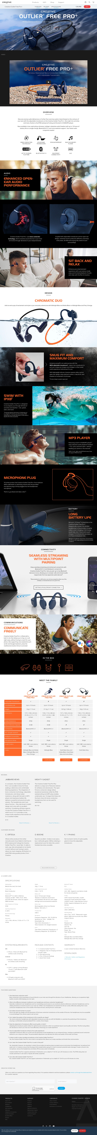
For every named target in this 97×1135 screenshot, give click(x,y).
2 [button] (29, 383)
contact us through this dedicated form (81, 1072)
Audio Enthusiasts (9, 1113)
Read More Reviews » (48, 867)
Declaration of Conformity (56, 1106)
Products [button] (35, 2)
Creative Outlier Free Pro (48, 697)
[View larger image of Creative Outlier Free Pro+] (40, 28)
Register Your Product (77, 1106)
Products (30, 1100)
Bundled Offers (8, 1115)
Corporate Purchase (76, 1108)
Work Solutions (8, 1108)
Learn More (48, 759)
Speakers (7, 1104)
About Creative (53, 1100)
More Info (74, 1130)
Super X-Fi (7, 1100)
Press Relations (53, 1104)
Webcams (7, 1110)
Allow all (82, 1130)
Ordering (30, 1104)
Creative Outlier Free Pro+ (31, 697)
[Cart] (93, 2)
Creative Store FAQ (32, 1112)
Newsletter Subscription (77, 1104)
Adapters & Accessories (11, 1112)
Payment (30, 1102)
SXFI (44, 2)
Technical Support (32, 1113)
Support (61, 2)
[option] (30, 367)
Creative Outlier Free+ (66, 697)
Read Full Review (24, 823)
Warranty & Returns (32, 1108)
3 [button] (31, 383)
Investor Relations (54, 1102)
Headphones (8, 1106)
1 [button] (28, 383)
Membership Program (33, 1110)
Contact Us (30, 1115)
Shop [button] (52, 2)
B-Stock (7, 1117)
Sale (6, 1119)
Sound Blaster (8, 1102)
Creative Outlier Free (84, 697)
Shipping (30, 1106)
